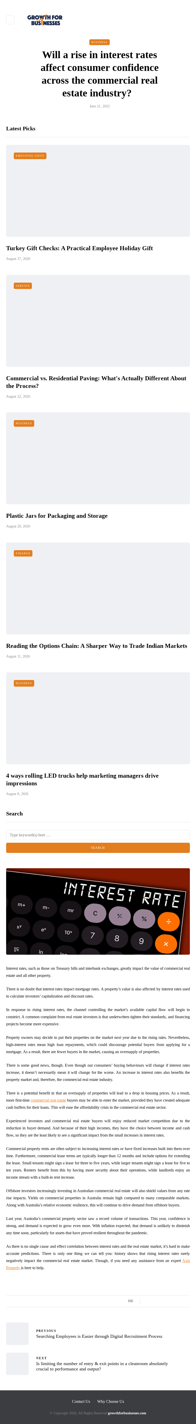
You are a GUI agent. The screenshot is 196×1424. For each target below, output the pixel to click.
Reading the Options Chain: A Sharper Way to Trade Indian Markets (96, 645)
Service (23, 285)
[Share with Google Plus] (161, 1301)
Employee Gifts (30, 155)
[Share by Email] (186, 1301)
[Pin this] (174, 1301)
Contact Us (81, 1401)
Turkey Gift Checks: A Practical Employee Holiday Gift (79, 248)
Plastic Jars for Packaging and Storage (57, 515)
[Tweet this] (155, 1301)
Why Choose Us (110, 1401)
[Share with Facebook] (148, 1301)
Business (99, 42)
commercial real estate (48, 1100)
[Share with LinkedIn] (167, 1301)
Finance (23, 553)
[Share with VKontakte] (180, 1301)
